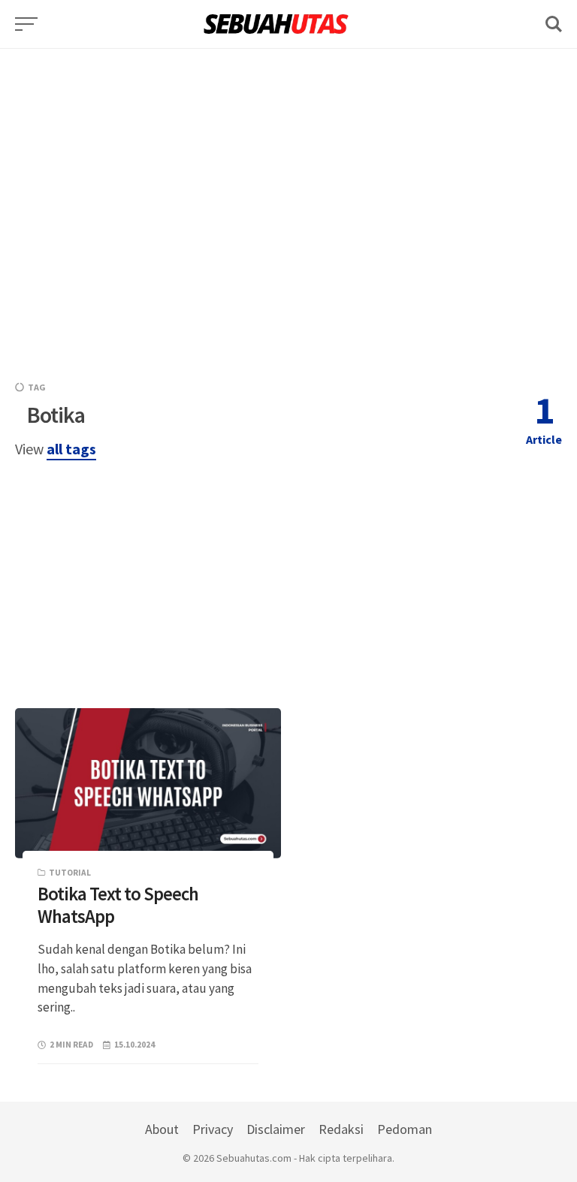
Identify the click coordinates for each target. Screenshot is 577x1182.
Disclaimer (275, 1129)
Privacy (212, 1129)
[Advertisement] (288, 154)
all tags (71, 448)
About (162, 1129)
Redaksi (341, 1129)
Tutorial (70, 872)
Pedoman (404, 1129)
